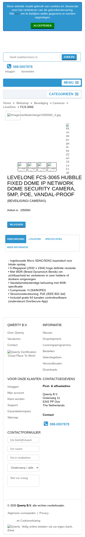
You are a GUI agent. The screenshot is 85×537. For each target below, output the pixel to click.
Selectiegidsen (52, 357)
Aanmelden (27, 71)
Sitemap (12, 417)
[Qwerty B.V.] (42, 42)
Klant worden (16, 399)
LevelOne (9, 107)
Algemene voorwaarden (21, 513)
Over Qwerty (15, 332)
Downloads (50, 369)
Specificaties (53, 239)
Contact (12, 345)
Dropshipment (52, 338)
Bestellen (49, 351)
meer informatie (17, 247)
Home (7, 103)
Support (12, 405)
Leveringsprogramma (57, 345)
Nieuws (47, 332)
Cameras (59, 103)
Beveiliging (41, 103)
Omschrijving (16, 239)
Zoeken (69, 57)
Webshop (22, 103)
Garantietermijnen (19, 411)
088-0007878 (22, 67)
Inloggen (10, 71)
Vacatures (13, 338)
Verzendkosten (52, 363)
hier (17, 13)
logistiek (35, 239)
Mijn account (15, 392)
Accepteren (42, 25)
